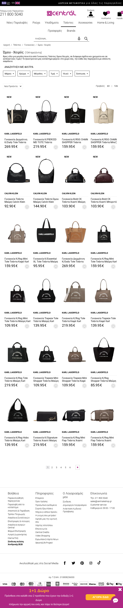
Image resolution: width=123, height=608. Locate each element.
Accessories (85, 22)
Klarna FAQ (13, 538)
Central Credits (42, 532)
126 (116, 86)
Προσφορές (55, 30)
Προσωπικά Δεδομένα (46, 505)
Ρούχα (36, 22)
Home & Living (105, 22)
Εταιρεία (39, 498)
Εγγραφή (90, 17)
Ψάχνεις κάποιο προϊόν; (46, 512)
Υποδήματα (51, 22)
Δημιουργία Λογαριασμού (75, 505)
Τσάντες (68, 22)
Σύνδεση (90, 10)
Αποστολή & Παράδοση (19, 511)
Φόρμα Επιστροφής (17, 531)
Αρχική (6, 45)
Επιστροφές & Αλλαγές (19, 521)
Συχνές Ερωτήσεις (44, 508)
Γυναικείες (29, 45)
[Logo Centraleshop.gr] (61, 13)
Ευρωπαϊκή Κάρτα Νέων (46, 539)
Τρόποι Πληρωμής (16, 514)
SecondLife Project (44, 543)
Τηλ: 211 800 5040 (99, 498)
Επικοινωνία (41, 529)
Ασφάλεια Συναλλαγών (19, 517)
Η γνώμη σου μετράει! (45, 515)
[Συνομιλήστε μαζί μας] (115, 600)
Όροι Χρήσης (41, 501)
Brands (71, 30)
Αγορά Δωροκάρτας (17, 534)
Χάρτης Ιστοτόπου (44, 525)
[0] (105, 14)
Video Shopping (42, 535)
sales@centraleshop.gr (101, 501)
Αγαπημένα (106, 18)
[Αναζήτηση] (86, 39)
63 (108, 86)
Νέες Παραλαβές (17, 22)
